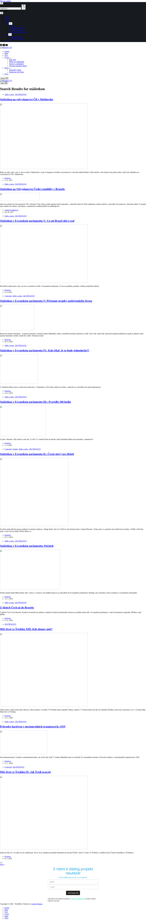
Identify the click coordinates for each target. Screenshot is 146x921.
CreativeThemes (36, 904)
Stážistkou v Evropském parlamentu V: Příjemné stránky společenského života (46, 300)
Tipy (6, 56)
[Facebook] (1, 45)
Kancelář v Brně (15, 70)
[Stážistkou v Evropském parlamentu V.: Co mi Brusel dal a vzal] (44, 282)
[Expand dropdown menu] (11, 58)
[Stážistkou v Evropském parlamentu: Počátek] (30, 589)
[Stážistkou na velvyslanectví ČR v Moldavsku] (44, 168)
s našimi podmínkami (77, 899)
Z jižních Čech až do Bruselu (17, 607)
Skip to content (5, 1)
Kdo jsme (12, 60)
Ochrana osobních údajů (18, 66)
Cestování (8, 296)
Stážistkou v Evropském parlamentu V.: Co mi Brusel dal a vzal (37, 220)
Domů (7, 51)
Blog (6, 53)
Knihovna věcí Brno (16, 72)
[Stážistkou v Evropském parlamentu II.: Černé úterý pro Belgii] (34, 525)
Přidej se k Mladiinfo (16, 62)
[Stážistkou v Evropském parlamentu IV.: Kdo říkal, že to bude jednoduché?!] (19, 383)
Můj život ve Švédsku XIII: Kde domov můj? (26, 629)
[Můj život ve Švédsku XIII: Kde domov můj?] (44, 706)
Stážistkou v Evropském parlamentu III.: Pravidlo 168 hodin (35, 401)
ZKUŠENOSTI (20, 94)
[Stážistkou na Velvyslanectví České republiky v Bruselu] (20, 200)
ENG (6, 74)
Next (2, 864)
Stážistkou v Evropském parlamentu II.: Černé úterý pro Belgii (37, 454)
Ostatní (15, 449)
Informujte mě (73, 893)
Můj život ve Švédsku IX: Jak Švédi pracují (25, 771)
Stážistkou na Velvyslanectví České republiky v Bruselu (32, 189)
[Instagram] (4, 45)
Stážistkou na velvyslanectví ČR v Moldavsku (26, 99)
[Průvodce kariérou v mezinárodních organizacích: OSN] (23, 753)
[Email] (6, 45)
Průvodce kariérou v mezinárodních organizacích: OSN (32, 726)
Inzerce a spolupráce (16, 64)
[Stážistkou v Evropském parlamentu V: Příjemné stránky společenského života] (17, 330)
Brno (6, 68)
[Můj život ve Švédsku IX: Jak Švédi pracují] (44, 849)
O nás (7, 58)
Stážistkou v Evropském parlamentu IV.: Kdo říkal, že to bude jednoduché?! (44, 350)
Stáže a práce (9, 94)
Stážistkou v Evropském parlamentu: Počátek (26, 545)
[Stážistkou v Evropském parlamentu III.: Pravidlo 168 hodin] (23, 435)
